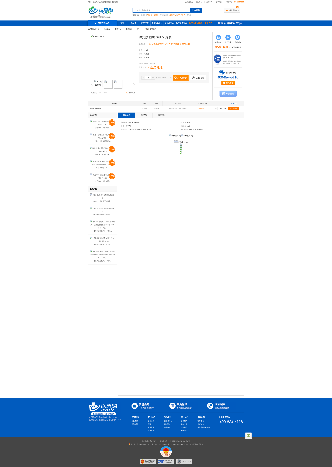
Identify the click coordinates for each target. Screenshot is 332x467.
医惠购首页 (189, 2)
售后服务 (167, 417)
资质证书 (201, 417)
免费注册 (115, 2)
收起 (232, 103)
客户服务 (219, 2)
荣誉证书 (200, 424)
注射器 (156, 15)
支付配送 (151, 417)
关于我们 (184, 417)
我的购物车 (233, 10)
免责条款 (167, 427)
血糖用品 (118, 29)
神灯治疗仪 (164, 15)
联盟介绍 (208, 23)
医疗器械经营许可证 (149, 441)
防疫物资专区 (181, 23)
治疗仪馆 (144, 23)
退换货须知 (168, 421)
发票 (149, 424)
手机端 (201, 444)
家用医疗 (107, 29)
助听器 (189, 15)
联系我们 (184, 430)
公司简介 (184, 421)
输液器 (149, 15)
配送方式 (151, 427)
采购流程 (135, 421)
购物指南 (135, 417)
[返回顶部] (248, 436)
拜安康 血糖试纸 (150, 29)
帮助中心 (229, 2)
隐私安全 (184, 424)
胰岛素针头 (181, 15)
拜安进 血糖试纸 (95, 108)
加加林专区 (169, 23)
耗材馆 (133, 23)
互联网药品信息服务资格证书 (180, 441)
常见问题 (135, 424)
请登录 (108, 2)
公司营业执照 (163, 441)
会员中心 (199, 2)
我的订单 (209, 2)
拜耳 (138, 29)
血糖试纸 (173, 15)
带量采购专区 (157, 23)
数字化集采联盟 (195, 23)
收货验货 (151, 430)
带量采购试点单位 (203, 427)
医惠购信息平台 (93, 29)
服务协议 (184, 427)
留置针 (143, 15)
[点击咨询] (228, 83)
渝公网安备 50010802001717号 (141, 444)
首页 (122, 23)
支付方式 (151, 421)
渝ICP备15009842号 (161, 444)
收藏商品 (132, 93)
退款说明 (167, 424)
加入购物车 (233, 108)
